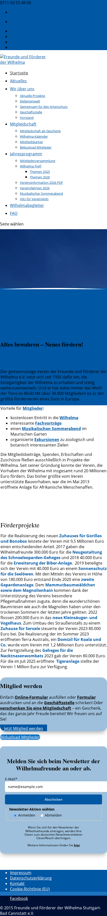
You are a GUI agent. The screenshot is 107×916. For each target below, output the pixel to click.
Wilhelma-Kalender (34, 136)
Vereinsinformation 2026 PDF (41, 182)
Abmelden (53, 815)
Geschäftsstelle (31, 112)
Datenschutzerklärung (31, 36)
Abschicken (53, 799)
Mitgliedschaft (23, 124)
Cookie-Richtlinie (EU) (30, 47)
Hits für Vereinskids (34, 199)
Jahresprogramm (26, 154)
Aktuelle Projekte (32, 96)
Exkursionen (46, 439)
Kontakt (17, 42)
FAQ (13, 213)
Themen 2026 (40, 177)
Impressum (20, 31)
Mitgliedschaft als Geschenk (40, 131)
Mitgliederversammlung (37, 160)
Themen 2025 (40, 171)
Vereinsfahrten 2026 (35, 188)
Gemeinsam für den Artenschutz (44, 106)
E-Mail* (11, 779)
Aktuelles (18, 81)
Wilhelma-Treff (30, 166)
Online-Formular (31, 697)
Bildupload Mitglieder (36, 147)
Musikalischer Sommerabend (41, 193)
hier (77, 845)
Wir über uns (22, 89)
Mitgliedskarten (31, 142)
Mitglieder (33, 408)
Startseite (19, 73)
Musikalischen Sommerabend (51, 428)
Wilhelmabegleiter (27, 205)
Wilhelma (68, 417)
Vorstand (27, 117)
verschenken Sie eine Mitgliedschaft (35, 708)
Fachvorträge (48, 423)
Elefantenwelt (30, 101)
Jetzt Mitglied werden (23, 728)
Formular (86, 697)
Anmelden (26, 815)
